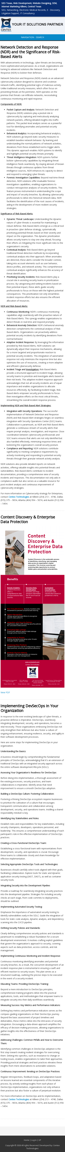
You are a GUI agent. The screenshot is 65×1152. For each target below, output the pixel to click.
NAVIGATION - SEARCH (32, 37)
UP (40, 1140)
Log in (34, 1140)
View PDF (5, 692)
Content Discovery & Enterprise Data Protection (28, 519)
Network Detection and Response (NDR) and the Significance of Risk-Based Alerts (30, 51)
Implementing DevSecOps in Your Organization (29, 708)
